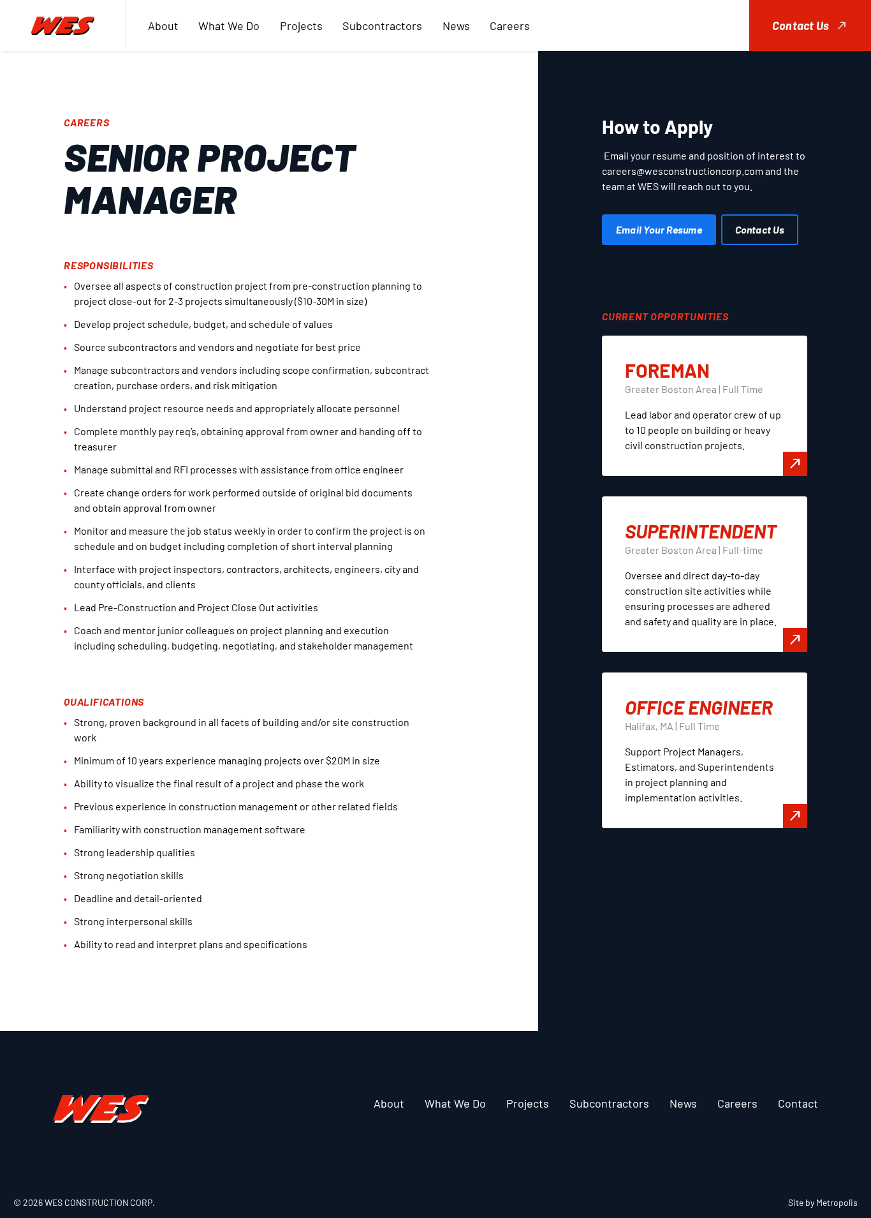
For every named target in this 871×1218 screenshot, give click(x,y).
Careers (510, 26)
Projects (301, 26)
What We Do (229, 26)
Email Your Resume (659, 229)
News (456, 26)
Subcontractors (382, 26)
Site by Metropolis (823, 1202)
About (163, 26)
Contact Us (800, 26)
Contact (798, 1103)
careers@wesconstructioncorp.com (682, 171)
